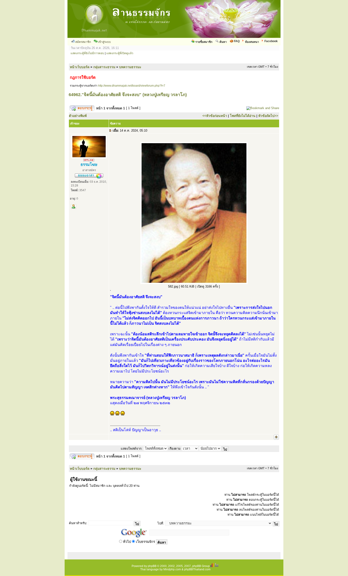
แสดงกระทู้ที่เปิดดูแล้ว (119, 53)
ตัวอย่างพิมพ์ (78, 116)
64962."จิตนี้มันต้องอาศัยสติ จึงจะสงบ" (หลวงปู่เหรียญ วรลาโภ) (128, 94)
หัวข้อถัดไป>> (268, 116)
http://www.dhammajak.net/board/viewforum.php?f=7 (131, 85)
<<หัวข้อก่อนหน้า (214, 116)
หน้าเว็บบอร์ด (79, 67)
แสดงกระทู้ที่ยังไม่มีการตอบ (87, 53)
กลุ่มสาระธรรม (104, 67)
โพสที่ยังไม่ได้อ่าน (242, 116)
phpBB (152, 566)
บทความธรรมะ (130, 67)
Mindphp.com (172, 569)
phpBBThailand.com (197, 569)
